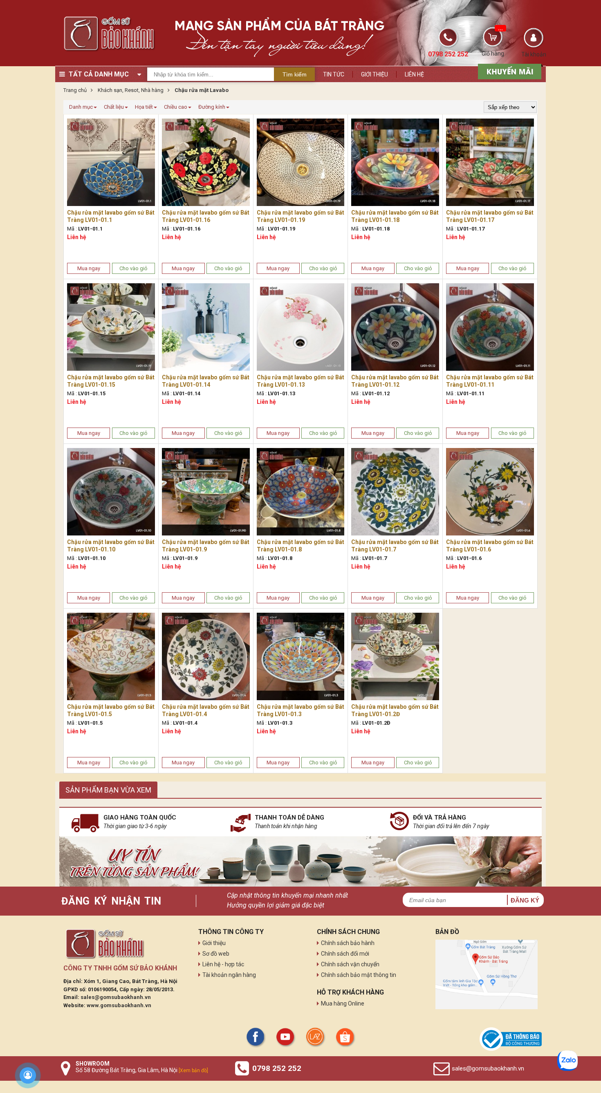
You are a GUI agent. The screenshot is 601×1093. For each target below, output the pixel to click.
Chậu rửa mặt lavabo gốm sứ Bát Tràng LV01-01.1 (111, 216)
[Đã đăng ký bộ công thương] (511, 1039)
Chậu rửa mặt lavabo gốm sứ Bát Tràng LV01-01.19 (300, 216)
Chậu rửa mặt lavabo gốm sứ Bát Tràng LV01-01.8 (300, 546)
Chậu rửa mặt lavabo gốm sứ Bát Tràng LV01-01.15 (111, 381)
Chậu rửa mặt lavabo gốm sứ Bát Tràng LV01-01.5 (111, 710)
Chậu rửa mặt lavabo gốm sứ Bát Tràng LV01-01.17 (490, 216)
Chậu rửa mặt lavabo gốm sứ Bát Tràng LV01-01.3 (300, 710)
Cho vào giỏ (133, 268)
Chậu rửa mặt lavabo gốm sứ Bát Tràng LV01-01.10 (111, 546)
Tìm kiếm (295, 74)
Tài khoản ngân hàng (229, 975)
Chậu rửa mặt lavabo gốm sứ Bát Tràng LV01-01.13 (300, 381)
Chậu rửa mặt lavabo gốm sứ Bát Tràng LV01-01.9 (205, 546)
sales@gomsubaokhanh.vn (116, 997)
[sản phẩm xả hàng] (508, 70)
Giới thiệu (374, 74)
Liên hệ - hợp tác (223, 964)
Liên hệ (414, 74)
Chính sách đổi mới (345, 953)
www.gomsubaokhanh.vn (119, 1005)
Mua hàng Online (342, 1003)
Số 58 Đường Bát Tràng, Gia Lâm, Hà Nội (142, 1070)
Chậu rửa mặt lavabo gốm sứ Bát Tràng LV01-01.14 (205, 381)
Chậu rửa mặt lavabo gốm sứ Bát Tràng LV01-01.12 (395, 381)
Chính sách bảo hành (348, 943)
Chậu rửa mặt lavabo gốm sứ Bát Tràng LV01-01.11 (490, 381)
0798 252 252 (276, 1068)
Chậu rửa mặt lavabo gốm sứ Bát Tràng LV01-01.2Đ (395, 710)
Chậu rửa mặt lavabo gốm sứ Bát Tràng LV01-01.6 (490, 546)
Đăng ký (525, 900)
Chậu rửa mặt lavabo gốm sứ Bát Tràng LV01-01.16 (205, 216)
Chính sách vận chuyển (350, 964)
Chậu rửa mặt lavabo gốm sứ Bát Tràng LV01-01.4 (205, 710)
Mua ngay (88, 268)
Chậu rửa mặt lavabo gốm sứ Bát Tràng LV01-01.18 (395, 216)
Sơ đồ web (215, 953)
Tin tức (333, 74)
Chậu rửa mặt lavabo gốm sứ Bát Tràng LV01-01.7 (395, 546)
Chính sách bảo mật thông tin (358, 975)
